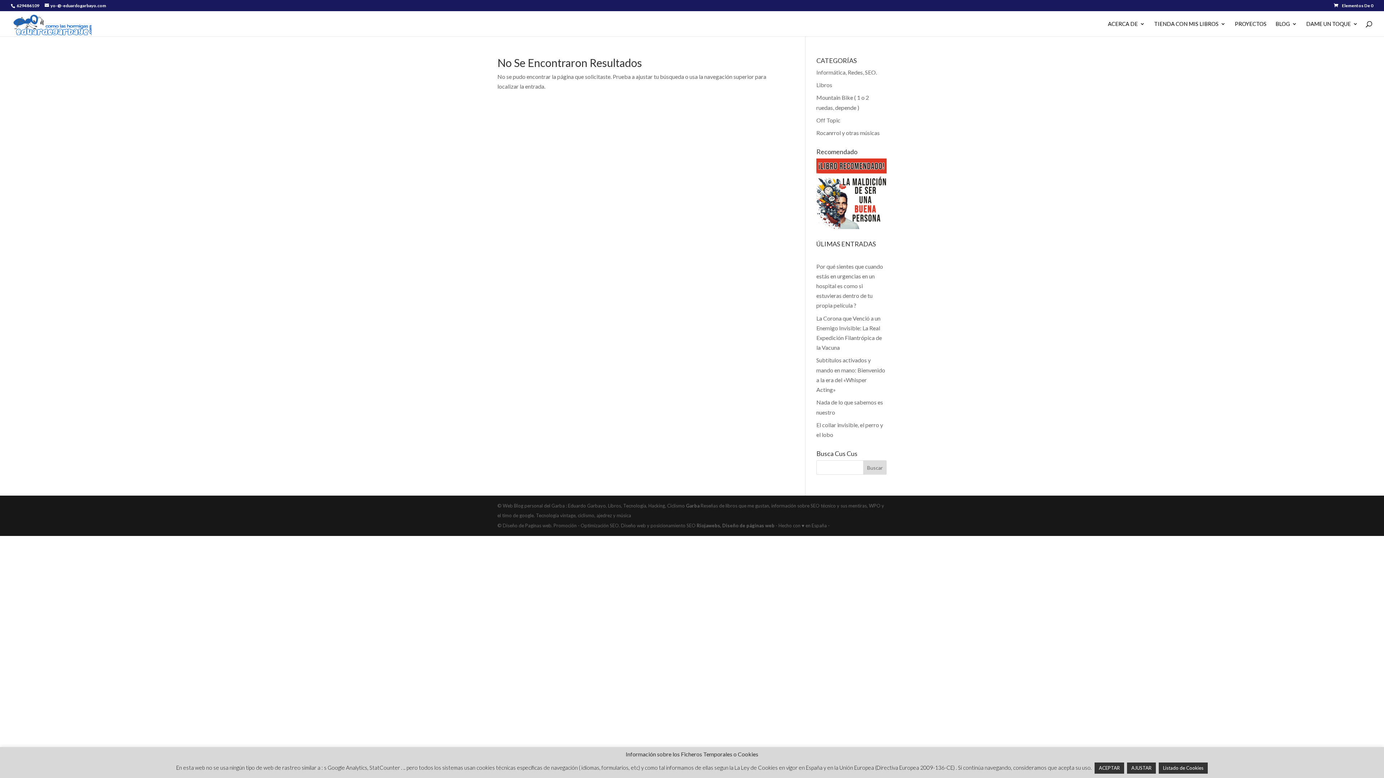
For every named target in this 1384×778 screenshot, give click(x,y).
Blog (1283, 24)
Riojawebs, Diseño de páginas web (735, 525)
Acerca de (1123, 24)
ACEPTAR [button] (1109, 768)
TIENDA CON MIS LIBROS (1186, 24)
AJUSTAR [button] (1141, 768)
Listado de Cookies (1183, 768)
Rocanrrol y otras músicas (848, 132)
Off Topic (828, 120)
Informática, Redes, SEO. (846, 72)
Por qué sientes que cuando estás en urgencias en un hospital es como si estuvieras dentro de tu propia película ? (849, 286)
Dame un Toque (1328, 24)
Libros (824, 84)
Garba (693, 506)
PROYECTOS (1251, 24)
